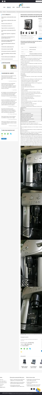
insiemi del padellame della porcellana (8, 53)
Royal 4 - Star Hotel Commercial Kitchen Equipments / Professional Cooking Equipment (17, 380)
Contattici (2, 384)
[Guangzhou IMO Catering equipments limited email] (2, 134)
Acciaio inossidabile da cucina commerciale (32, 383)
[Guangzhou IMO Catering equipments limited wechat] (8, 134)
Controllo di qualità (3, 382)
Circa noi (18, 7)
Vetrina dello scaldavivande (6, 46)
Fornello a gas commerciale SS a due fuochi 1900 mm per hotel (33, 380)
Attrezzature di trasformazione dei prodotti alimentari (8, 37)
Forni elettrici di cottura (5, 25)
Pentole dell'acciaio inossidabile (7, 56)
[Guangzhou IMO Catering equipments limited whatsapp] (5, 134)
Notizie (1, 385)
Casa (4, 7)
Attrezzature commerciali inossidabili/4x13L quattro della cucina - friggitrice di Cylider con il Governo (17, 386)
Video (13, 7)
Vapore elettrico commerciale (7, 28)
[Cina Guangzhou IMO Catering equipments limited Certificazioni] (4, 67)
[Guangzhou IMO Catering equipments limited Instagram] (5, 1)
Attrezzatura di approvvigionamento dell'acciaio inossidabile (8, 41)
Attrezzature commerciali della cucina (8, 17)
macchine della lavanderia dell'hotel (8, 43)
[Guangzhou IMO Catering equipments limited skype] (11, 134)
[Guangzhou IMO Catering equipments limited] (21, 4)
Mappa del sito (2, 387)
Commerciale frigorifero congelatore (8, 33)
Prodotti (9, 7)
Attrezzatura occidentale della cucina (8, 20)
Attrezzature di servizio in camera (7, 51)
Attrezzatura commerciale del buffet (8, 30)
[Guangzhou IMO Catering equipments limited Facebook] (3, 1)
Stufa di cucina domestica (6, 59)
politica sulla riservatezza (6, 393)
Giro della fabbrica (26, 7)
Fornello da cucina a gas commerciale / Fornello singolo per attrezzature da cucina (34, 385)
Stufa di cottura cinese (5, 23)
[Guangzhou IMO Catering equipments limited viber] (2, 136)
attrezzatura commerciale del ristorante (33, 334)
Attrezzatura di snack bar (11, 11)
